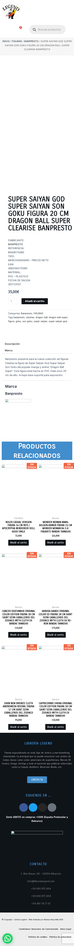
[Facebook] (23, 807)
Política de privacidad (60, 937)
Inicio (6, 41)
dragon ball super (58, 317)
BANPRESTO (15, 244)
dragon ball (41, 317)
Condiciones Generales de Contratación (38, 929)
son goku (27, 321)
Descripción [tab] (12, 343)
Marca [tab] (8, 350)
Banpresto (31, 41)
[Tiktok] (52, 807)
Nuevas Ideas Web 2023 (53, 919)
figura (11, 321)
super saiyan (40, 321)
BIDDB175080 (16, 252)
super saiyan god (58, 321)
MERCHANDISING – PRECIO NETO (28, 260)
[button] (5, 29)
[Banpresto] (18, 411)
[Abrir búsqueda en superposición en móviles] (47, 29)
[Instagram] (42, 807)
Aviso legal (65, 929)
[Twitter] (33, 807)
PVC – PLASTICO (18, 276)
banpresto (19, 317)
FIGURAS (17, 41)
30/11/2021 (14, 284)
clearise (30, 317)
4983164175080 (17, 268)
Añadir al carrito (34, 301)
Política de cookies (37, 937)
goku (18, 321)
